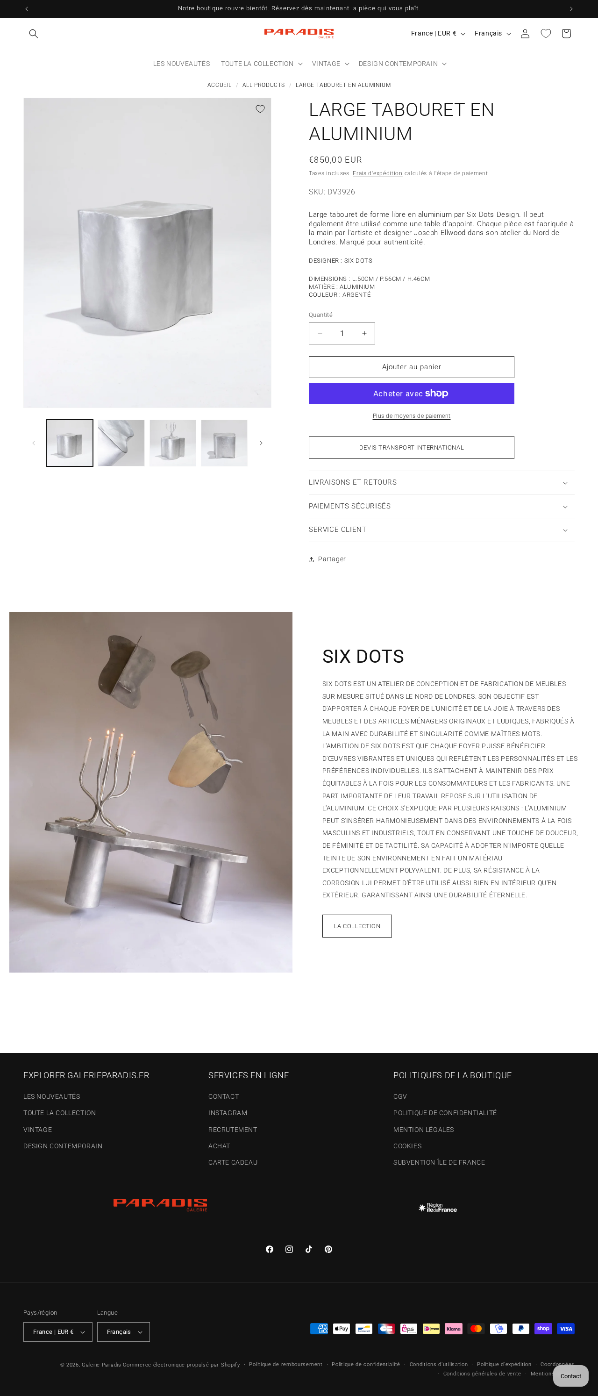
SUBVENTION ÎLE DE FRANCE (439, 1162)
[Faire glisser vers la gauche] (33, 443)
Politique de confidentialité (366, 1364)
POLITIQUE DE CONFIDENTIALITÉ (445, 1113)
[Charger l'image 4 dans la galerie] (224, 443)
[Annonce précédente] (26, 9)
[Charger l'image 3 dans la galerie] (173, 443)
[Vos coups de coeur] (545, 33)
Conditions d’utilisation (439, 1364)
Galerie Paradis (101, 1365)
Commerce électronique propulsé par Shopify (181, 1365)
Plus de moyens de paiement (412, 416)
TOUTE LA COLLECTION (59, 1113)
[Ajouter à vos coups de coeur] (260, 109)
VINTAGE (37, 1129)
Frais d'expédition (378, 173)
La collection (357, 926)
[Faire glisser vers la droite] (261, 443)
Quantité (321, 314)
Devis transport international (411, 447)
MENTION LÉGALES (423, 1129)
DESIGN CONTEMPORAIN (62, 1146)
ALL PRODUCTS (263, 85)
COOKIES (407, 1146)
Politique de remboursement (285, 1364)
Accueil (219, 85)
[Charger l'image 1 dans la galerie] (69, 443)
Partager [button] (332, 559)
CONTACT (223, 1096)
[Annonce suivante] (571, 9)
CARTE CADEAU (232, 1162)
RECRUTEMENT (232, 1129)
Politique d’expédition (504, 1364)
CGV (400, 1096)
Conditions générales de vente (482, 1374)
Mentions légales (553, 1374)
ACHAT (219, 1146)
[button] (33, 33)
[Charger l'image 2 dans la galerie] (121, 443)
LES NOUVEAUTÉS (51, 1096)
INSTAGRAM (227, 1113)
